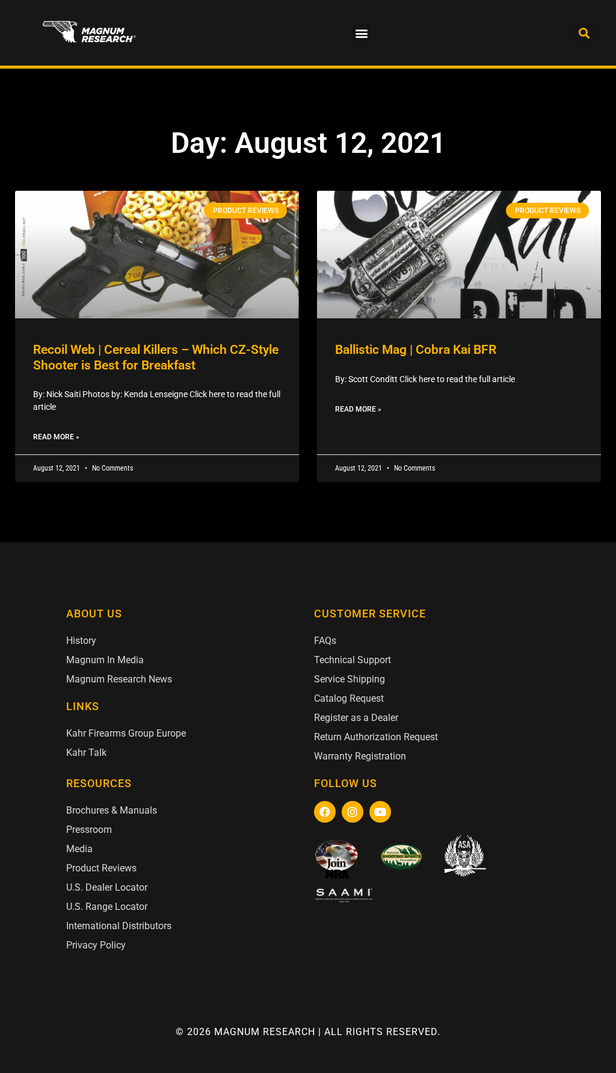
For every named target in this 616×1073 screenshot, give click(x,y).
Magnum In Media (105, 660)
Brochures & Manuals (111, 810)
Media (79, 849)
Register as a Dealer (356, 717)
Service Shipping (349, 679)
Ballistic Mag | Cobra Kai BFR (415, 349)
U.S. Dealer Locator (106, 887)
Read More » (56, 437)
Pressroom (89, 829)
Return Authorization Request (376, 737)
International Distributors (118, 926)
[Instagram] (352, 812)
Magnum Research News (119, 679)
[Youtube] (380, 812)
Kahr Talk (86, 752)
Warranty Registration (360, 756)
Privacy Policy (96, 945)
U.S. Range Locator (106, 906)
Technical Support (352, 660)
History (81, 640)
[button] (361, 33)
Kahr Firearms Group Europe (126, 733)
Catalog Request (349, 698)
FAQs (325, 640)
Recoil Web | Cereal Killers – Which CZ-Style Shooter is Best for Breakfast (156, 357)
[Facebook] (325, 812)
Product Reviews (101, 868)
